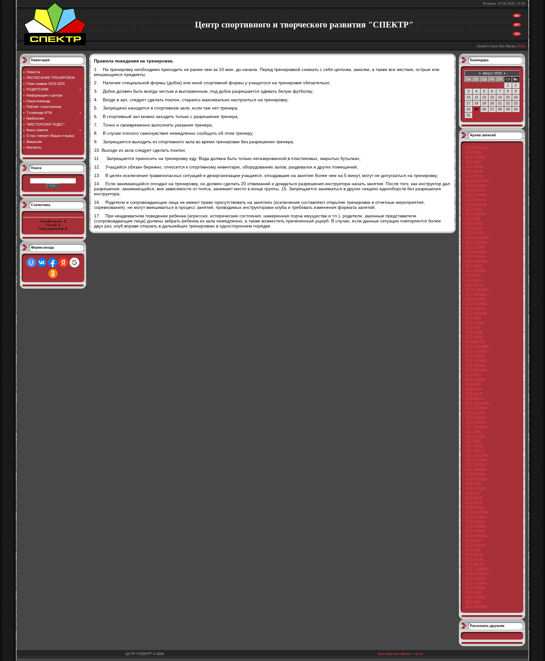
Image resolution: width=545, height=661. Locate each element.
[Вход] (517, 35)
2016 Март (473, 374)
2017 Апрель (475, 436)
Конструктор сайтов (394, 654)
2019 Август (474, 563)
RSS (521, 46)
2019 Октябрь (476, 573)
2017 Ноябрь (475, 464)
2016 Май (472, 384)
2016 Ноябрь (475, 412)
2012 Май (472, 161)
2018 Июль (474, 502)
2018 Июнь (474, 497)
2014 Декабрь (476, 303)
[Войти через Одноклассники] (53, 273)
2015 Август (474, 341)
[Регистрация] (517, 26)
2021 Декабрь (476, 606)
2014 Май (472, 275)
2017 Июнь (474, 445)
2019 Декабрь (476, 582)
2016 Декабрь (476, 417)
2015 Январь (475, 308)
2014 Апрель (475, 270)
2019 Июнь (474, 554)
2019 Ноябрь (475, 578)
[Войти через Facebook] (52, 262)
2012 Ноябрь (475, 190)
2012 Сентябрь (477, 180)
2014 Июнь (474, 279)
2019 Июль (474, 559)
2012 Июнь (474, 166)
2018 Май (472, 492)
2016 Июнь (474, 388)
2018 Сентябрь (477, 511)
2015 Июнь (474, 331)
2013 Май (472, 218)
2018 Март (473, 483)
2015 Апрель (475, 322)
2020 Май (472, 601)
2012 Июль (474, 171)
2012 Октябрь (476, 185)
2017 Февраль (476, 426)
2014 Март (473, 265)
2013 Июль (474, 227)
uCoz (419, 654)
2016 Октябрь (476, 407)
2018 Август (474, 507)
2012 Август (474, 175)
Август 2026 (492, 73)
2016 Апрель (475, 379)
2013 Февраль (476, 204)
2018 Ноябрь (475, 521)
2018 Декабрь (476, 526)
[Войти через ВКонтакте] (42, 262)
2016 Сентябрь (477, 402)
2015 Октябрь (476, 350)
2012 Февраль (476, 147)
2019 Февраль (476, 535)
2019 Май (472, 549)
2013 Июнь (474, 223)
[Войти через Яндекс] (63, 262)
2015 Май (472, 327)
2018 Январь (475, 473)
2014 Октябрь (476, 294)
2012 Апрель (475, 156)
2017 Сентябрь (477, 455)
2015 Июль (474, 336)
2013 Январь (475, 199)
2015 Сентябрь (477, 346)
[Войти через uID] (31, 262)
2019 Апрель (475, 544)
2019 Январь (475, 530)
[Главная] (517, 17)
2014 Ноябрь (475, 298)
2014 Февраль (476, 261)
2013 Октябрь (476, 242)
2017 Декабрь (476, 469)
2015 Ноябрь (475, 355)
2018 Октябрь (476, 516)
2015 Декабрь (476, 360)
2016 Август (474, 398)
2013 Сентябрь (477, 237)
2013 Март (473, 208)
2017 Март (473, 431)
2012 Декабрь (476, 194)
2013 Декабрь (476, 251)
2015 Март (473, 317)
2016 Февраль (476, 369)
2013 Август (474, 232)
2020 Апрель (475, 597)
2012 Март (473, 152)
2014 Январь (475, 256)
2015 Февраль (476, 313)
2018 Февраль (476, 478)
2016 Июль (474, 393)
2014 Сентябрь (477, 289)
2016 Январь (475, 365)
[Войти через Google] (74, 262)
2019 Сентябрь (477, 568)
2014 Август (474, 284)
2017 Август (474, 450)
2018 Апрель (475, 488)
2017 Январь (475, 421)
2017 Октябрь (476, 459)
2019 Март (473, 540)
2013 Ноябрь (475, 246)
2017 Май (472, 440)
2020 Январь (475, 587)
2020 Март (473, 592)
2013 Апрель (475, 213)
